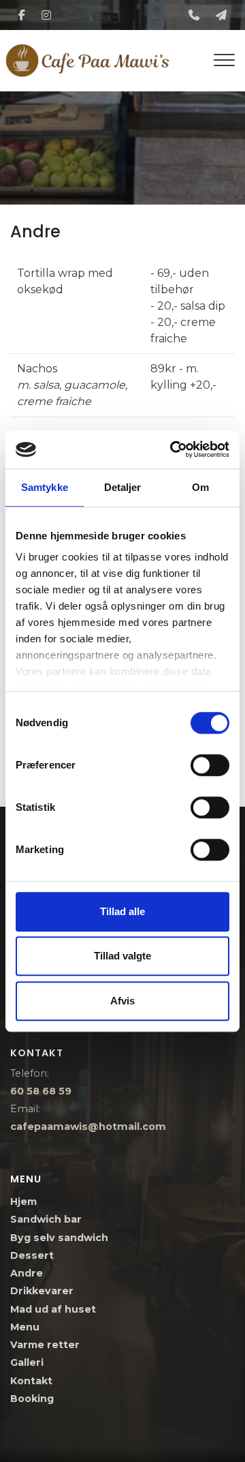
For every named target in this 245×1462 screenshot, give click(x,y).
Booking (32, 1398)
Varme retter (45, 1344)
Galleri (27, 1362)
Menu (24, 1327)
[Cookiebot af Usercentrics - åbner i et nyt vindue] (172, 449)
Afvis (122, 1000)
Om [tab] (200, 487)
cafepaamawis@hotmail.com (88, 1126)
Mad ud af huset (53, 1309)
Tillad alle (122, 911)
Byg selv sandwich (59, 1237)
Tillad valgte (122, 955)
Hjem (23, 1201)
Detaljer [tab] (123, 487)
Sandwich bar (46, 1219)
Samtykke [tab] (44, 487)
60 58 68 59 (40, 1091)
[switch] (210, 765)
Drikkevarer (42, 1291)
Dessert (32, 1255)
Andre (26, 1273)
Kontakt (31, 1381)
